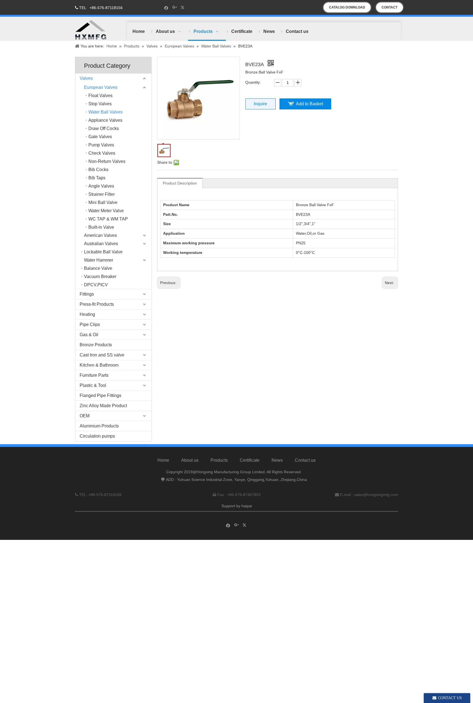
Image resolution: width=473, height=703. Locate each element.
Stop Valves (100, 103)
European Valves (100, 87)
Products (219, 460)
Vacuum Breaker (100, 276)
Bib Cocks (98, 169)
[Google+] (174, 7)
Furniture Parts (94, 375)
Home (163, 460)
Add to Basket (309, 103)
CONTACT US (389, 8)
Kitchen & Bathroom (99, 365)
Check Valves (101, 153)
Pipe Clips (90, 324)
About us (189, 460)
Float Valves (100, 95)
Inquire (260, 103)
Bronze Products (96, 344)
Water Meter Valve (106, 210)
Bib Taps (96, 177)
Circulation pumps (97, 436)
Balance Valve (98, 268)
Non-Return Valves (106, 161)
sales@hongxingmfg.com (376, 494)
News (277, 460)
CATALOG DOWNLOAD (347, 7)
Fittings (87, 294)
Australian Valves (101, 243)
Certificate (249, 460)
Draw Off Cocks (103, 128)
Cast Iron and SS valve (102, 355)
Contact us (305, 460)
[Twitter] (183, 7)
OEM (85, 415)
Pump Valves (101, 145)
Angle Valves (101, 186)
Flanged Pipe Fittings (100, 395)
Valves (86, 78)
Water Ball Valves (105, 112)
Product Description (180, 183)
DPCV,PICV (96, 284)
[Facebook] (166, 7)
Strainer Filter (101, 194)
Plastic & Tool (93, 385)
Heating (87, 314)
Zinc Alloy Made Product (103, 405)
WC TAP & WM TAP (108, 219)
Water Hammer (98, 260)
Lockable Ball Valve (103, 252)
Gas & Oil (89, 334)
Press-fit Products (97, 304)
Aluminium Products (99, 426)
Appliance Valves (105, 120)
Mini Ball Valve (102, 202)
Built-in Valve (101, 227)
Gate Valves (100, 136)
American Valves (100, 235)
